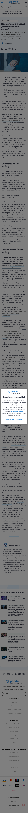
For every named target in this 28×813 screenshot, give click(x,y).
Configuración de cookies (14, 419)
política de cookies (17, 411)
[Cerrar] (25, 390)
